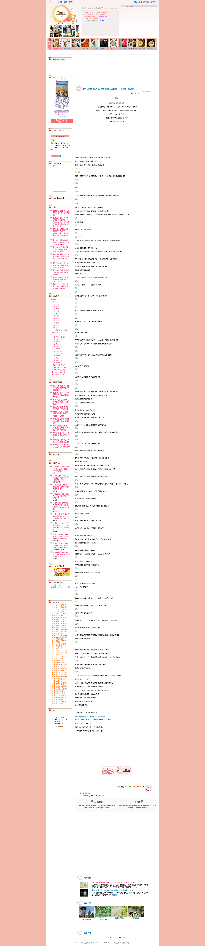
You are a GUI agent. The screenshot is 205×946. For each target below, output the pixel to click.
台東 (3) (56, 327)
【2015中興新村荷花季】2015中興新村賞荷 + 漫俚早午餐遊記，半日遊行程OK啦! (96, 806)
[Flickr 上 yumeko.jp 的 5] (112, 103)
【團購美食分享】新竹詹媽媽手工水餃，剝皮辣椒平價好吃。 (61, 213)
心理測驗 (55, 332)
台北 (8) (56, 304)
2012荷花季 (103, 919)
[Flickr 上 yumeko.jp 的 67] (76, 594)
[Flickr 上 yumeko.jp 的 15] (76, 288)
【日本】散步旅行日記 (59, 367)
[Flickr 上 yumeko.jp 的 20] (76, 314)
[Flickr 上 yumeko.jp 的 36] (76, 384)
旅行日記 (55, 302)
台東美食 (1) (58, 363)
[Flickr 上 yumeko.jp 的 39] (76, 255)
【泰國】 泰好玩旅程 (58, 370)
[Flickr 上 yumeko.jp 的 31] (76, 370)
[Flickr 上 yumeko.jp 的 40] (76, 281)
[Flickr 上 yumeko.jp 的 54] (76, 495)
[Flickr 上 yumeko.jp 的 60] (76, 546)
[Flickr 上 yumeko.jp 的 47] (76, 440)
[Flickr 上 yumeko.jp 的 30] (76, 362)
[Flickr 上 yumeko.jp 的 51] (76, 473)
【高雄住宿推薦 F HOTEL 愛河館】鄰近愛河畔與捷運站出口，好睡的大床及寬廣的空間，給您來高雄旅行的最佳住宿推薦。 (61, 222)
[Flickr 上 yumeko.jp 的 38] (116, 98)
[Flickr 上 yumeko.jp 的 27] (76, 351)
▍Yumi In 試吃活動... (58, 374)
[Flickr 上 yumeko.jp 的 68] (76, 602)
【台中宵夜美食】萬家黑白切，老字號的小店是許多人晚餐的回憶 (61, 272)
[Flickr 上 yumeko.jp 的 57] (76, 517)
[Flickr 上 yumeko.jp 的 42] (76, 421)
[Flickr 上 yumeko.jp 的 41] (76, 406)
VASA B (76, 48)
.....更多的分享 (56, 156)
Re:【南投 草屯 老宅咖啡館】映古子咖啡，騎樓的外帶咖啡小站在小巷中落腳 (61, 536)
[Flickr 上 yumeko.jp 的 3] (79, 172)
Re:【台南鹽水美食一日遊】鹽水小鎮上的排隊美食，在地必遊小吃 (61, 496)
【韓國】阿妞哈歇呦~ (59, 365)
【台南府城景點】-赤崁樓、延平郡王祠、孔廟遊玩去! (61, 408)
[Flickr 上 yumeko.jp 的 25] (76, 347)
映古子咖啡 (142, 48)
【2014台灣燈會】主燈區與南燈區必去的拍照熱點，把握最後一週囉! (112, 890)
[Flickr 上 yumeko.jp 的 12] (76, 237)
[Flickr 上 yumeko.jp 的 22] (76, 325)
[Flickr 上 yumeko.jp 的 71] (76, 624)
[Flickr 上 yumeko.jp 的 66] (76, 591)
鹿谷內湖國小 (86, 919)
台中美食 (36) (58, 351)
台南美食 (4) (58, 358)
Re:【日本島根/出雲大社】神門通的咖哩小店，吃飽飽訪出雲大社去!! (61, 487)
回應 (103, 796)
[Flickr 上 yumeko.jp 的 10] (76, 218)
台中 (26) (56, 311)
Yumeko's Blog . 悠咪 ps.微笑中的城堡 (61, 2)
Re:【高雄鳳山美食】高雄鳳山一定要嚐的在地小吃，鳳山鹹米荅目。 (61, 554)
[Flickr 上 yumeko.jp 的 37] (76, 388)
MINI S (95, 48)
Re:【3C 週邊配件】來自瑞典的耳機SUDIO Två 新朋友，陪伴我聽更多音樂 (61, 516)
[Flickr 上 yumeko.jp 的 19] (76, 307)
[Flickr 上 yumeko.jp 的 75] (76, 672)
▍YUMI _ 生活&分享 (58, 372)
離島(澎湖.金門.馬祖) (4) (61, 330)
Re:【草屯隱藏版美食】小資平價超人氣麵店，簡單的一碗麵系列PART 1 (61, 478)
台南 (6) (56, 320)
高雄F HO (67, 48)
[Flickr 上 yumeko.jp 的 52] (76, 480)
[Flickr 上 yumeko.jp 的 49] (76, 447)
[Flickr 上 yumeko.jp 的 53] (76, 487)
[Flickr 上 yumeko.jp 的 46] (76, 436)
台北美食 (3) (58, 339)
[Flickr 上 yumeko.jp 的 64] (76, 576)
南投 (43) (56, 313)
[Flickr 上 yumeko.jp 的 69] (76, 609)
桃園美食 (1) (58, 342)
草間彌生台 (104, 48)
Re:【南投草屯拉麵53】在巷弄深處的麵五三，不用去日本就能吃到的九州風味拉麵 (61, 526)
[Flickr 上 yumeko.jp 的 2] (110, 103)
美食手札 (55, 335)
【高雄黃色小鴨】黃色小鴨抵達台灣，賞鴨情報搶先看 (61, 441)
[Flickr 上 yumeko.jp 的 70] (76, 617)
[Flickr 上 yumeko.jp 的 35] (76, 381)
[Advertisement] (139, 23)
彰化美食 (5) (58, 353)
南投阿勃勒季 (119, 918)
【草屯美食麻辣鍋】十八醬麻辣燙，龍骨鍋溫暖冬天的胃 (61, 435)
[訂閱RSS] (154, 2)
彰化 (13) (56, 316)
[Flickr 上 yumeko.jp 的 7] (76, 192)
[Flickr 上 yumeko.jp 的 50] (76, 454)
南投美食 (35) (58, 356)
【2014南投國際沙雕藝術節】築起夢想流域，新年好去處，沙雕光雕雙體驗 (61, 428)
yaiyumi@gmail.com (61, 116)
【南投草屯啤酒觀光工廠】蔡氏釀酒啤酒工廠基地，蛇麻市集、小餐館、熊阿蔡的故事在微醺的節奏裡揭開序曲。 (61, 233)
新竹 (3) (56, 306)
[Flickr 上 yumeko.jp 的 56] (76, 510)
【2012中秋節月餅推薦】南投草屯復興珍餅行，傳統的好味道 (61, 402)
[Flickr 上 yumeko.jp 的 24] (123, 103)
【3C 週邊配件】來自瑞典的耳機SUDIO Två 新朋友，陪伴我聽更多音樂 (61, 249)
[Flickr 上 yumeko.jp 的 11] (117, 103)
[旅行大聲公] (138, 2)
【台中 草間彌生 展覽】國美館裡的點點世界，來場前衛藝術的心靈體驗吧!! (61, 265)
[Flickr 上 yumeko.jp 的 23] (76, 329)
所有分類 (53, 300)
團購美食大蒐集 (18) (60, 337)
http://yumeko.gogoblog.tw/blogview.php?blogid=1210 (90, 716)
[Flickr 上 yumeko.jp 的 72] (76, 631)
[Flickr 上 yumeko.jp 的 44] (76, 661)
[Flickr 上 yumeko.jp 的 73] (76, 642)
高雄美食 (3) (58, 360)
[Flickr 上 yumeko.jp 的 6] (76, 187)
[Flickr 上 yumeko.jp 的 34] (76, 373)
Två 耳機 (85, 48)
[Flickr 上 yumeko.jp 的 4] (76, 180)
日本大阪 (87, 20)
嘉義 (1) (56, 318)
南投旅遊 (87, 793)
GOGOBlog (86, 796)
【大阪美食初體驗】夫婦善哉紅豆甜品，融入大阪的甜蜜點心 (61, 421)
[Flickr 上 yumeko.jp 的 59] (76, 532)
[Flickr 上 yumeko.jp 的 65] (76, 580)
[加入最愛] (146, 2)
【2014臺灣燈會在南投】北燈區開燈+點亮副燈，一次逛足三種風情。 (108, 88)
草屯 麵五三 (151, 48)
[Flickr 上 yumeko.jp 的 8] (76, 199)
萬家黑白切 (113, 48)
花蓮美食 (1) (58, 346)
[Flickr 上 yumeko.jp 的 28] (76, 358)
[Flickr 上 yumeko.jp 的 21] (76, 318)
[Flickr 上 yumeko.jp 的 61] (76, 558)
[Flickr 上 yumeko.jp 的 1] (76, 169)
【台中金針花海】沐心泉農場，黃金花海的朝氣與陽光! (61, 446)
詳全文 (135, 887)
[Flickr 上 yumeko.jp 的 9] (115, 103)
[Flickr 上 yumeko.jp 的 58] (76, 524)
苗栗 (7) (56, 309)
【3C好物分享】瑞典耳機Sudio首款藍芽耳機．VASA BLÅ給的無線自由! (61, 242)
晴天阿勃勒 (136, 918)
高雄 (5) (56, 323)
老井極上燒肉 (132, 48)
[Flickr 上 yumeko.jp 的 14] (80, 237)
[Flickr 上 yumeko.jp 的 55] (76, 502)
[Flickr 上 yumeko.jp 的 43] (76, 428)
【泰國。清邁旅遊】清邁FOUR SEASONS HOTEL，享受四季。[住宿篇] (61, 414)
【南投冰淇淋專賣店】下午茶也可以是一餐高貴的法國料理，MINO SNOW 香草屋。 (61, 257)
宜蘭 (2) (56, 325)
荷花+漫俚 (123, 48)
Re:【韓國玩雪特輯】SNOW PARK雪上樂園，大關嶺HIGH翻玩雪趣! (61, 469)
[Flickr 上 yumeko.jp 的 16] (76, 292)
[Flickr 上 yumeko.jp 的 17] (120, 103)
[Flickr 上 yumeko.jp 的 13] (76, 233)
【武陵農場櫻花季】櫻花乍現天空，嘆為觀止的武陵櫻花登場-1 (61, 395)
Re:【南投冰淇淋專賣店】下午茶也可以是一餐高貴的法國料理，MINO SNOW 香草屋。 (61, 506)
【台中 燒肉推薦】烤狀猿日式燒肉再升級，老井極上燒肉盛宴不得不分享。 (61, 279)
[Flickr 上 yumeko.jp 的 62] (76, 569)
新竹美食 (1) (58, 349)
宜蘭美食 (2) (58, 344)
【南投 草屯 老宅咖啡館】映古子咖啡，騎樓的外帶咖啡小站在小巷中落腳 (61, 286)
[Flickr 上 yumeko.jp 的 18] (76, 303)
